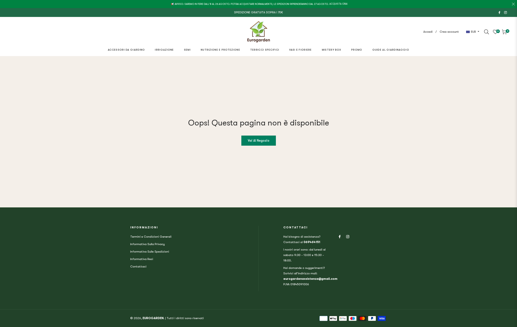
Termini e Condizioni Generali (150, 236)
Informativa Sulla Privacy (147, 244)
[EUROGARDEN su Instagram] (505, 12)
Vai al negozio (258, 140)
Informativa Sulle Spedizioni (149, 251)
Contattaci (138, 266)
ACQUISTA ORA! (338, 3)
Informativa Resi (141, 259)
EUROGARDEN (153, 318)
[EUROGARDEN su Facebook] (499, 12)
